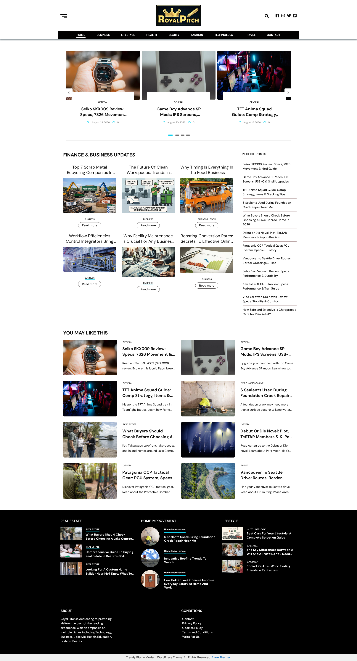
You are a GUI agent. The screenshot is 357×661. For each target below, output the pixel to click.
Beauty (173, 35)
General (103, 102)
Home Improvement (252, 383)
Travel (250, 35)
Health (151, 35)
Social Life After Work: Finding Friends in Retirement (268, 568)
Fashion (197, 35)
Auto (250, 529)
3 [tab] (182, 135)
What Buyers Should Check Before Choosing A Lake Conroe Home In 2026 (266, 220)
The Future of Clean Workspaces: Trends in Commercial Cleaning (148, 169)
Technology (224, 35)
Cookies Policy (192, 628)
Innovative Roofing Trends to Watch (185, 560)
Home (81, 35)
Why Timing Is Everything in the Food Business (206, 169)
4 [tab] (188, 135)
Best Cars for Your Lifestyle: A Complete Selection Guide (269, 535)
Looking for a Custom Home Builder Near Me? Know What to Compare (109, 572)
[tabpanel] (103, 93)
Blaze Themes (221, 657)
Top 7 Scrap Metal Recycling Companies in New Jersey (89, 169)
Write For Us (191, 637)
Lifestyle (128, 35)
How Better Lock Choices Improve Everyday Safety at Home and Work (189, 583)
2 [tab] (177, 135)
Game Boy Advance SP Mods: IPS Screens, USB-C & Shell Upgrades (178, 112)
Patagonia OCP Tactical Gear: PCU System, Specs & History (147, 475)
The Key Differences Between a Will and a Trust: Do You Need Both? (270, 552)
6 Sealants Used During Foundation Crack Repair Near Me (265, 393)
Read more (89, 225)
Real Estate (129, 424)
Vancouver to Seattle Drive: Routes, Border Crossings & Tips (261, 475)
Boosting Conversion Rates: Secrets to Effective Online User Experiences (207, 238)
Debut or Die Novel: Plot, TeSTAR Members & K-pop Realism (266, 434)
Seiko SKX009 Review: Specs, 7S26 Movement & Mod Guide (103, 112)
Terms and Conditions (197, 632)
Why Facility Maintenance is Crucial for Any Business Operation (148, 238)
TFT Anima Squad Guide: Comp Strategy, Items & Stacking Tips (254, 112)
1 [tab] (170, 135)
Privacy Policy (192, 623)
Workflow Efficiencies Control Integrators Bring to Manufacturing (89, 238)
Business (103, 35)
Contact (273, 35)
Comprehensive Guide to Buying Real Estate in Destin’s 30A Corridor (109, 554)
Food (213, 219)
